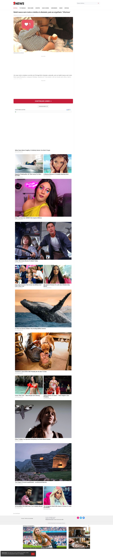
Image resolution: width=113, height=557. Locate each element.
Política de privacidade (29, 518)
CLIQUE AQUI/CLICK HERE (58, 519)
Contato (22, 518)
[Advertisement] (43, 65)
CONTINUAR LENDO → (43, 101)
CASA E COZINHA (45, 8)
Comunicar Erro (42, 106)
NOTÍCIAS (15, 8)
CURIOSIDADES (54, 8)
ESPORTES (37, 8)
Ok (32, 553)
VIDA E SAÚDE (30, 8)
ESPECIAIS (67, 8)
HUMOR (60, 8)
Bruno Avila (32, 15)
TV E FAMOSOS (22, 8)
